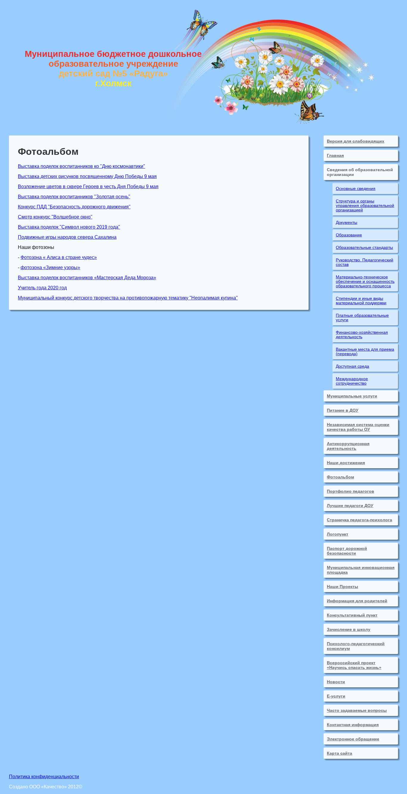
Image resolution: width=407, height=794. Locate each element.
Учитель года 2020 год (42, 287)
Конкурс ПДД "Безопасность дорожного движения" (74, 206)
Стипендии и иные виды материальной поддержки (361, 300)
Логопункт (337, 534)
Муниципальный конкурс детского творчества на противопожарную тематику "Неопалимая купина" (128, 297)
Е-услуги (336, 696)
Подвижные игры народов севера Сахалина (67, 237)
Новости (336, 681)
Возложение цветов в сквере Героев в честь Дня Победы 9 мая (88, 186)
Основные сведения (355, 188)
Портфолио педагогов (350, 491)
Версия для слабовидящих (355, 141)
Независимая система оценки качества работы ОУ (358, 427)
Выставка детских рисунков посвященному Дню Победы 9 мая (87, 176)
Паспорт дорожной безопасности (347, 551)
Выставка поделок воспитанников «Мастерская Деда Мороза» (87, 277)
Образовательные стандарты (364, 247)
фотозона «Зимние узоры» (50, 267)
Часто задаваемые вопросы (357, 710)
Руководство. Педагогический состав (364, 262)
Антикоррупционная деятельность (348, 446)
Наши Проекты (342, 586)
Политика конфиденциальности (44, 776)
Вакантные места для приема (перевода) (365, 351)
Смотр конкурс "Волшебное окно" (55, 216)
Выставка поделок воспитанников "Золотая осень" (74, 196)
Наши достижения (346, 462)
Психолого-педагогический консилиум (356, 646)
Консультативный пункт (352, 615)
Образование (349, 235)
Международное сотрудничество (352, 381)
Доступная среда (352, 366)
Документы (346, 222)
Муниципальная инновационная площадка (360, 570)
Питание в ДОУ (342, 410)
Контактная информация (353, 724)
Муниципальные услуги (352, 396)
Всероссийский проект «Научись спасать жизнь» (354, 665)
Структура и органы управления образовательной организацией (365, 205)
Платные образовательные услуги (362, 317)
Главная (335, 155)
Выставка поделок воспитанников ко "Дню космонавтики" (81, 166)
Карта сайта (339, 753)
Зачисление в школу (348, 629)
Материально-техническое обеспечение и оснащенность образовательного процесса (365, 281)
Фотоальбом (340, 477)
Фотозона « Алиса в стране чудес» (59, 257)
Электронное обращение (353, 739)
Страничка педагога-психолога (359, 519)
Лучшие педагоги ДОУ (350, 505)
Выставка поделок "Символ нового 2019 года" (69, 227)
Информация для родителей (357, 600)
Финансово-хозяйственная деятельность (362, 334)
